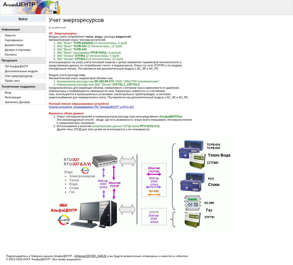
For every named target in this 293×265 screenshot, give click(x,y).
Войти (23, 18)
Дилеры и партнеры (18, 49)
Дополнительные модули (21, 71)
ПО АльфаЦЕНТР (16, 66)
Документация (14, 45)
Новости (10, 35)
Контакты (11, 54)
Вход (8, 92)
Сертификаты (14, 40)
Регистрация (13, 97)
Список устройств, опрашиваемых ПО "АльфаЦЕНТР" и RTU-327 (91, 106)
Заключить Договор (17, 102)
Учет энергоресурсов (18, 75)
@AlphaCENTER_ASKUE (90, 256)
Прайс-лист (12, 80)
